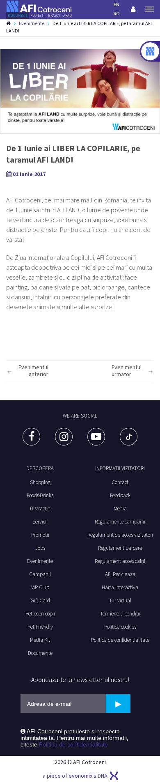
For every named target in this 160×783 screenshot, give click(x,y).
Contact (120, 482)
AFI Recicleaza (120, 574)
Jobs (40, 547)
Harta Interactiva (120, 587)
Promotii (40, 534)
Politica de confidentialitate (120, 639)
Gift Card (40, 600)
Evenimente (31, 23)
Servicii (40, 521)
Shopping (40, 482)
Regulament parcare (120, 547)
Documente (40, 653)
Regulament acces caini (120, 561)
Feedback (120, 495)
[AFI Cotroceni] (39, 5)
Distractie (40, 508)
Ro (117, 13)
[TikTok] (128, 436)
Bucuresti (17, 15)
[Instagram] (64, 436)
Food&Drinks (40, 495)
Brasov (54, 15)
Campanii (40, 574)
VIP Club (40, 587)
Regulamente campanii (120, 521)
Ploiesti (37, 15)
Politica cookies (120, 626)
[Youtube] (96, 436)
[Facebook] (31, 436)
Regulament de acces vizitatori (120, 534)
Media (120, 508)
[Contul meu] (133, 9)
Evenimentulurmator (127, 371)
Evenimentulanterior (33, 371)
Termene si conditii (120, 613)
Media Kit (40, 639)
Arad (67, 15)
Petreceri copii (40, 613)
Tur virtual (120, 600)
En (116, 4)
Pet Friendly (40, 626)
